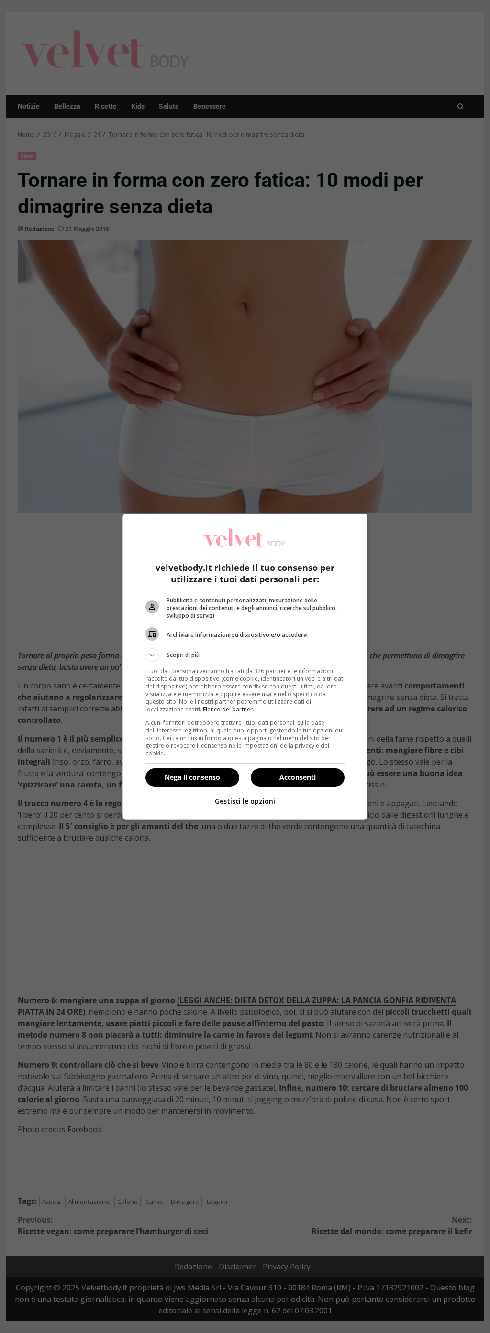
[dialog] (245, 667)
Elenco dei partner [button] (228, 709)
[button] (245, 655)
